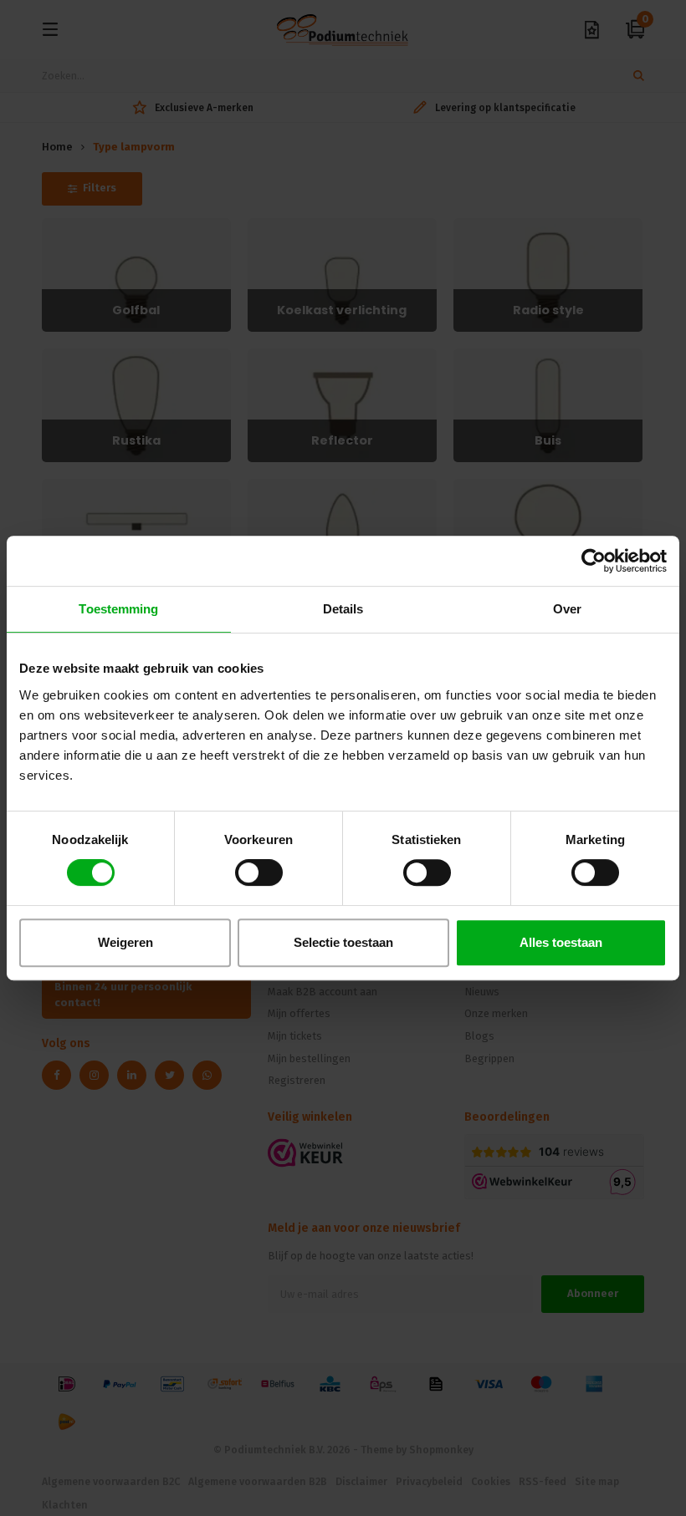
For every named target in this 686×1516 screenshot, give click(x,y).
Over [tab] (567, 609)
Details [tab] (343, 609)
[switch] (259, 872)
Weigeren (125, 942)
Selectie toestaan (343, 942)
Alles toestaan (561, 942)
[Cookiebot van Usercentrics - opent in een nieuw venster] (593, 560)
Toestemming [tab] (118, 609)
